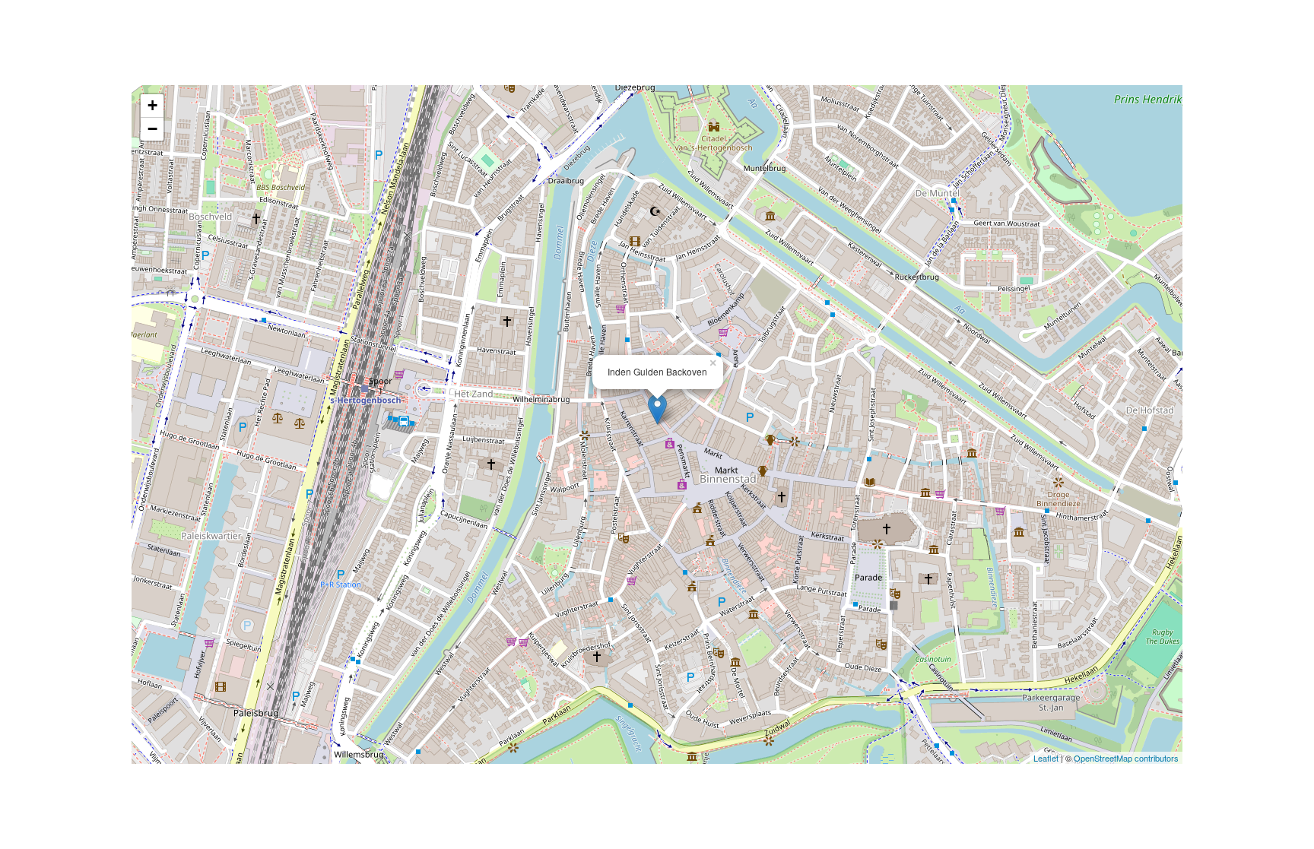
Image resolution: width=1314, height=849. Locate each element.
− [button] (152, 128)
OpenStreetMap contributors (1126, 758)
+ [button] (152, 105)
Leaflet (1045, 758)
